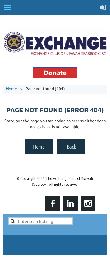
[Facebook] (52, 203)
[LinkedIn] (70, 203)
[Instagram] (88, 203)
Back (71, 146)
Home (11, 88)
